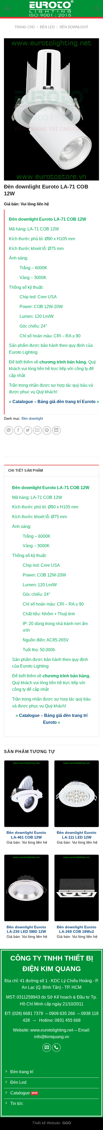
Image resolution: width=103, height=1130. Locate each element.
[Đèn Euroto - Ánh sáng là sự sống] (51, 8)
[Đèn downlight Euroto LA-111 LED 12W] (76, 793)
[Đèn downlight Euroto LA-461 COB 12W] (26, 793)
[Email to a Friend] (37, 430)
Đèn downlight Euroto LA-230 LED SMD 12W (26, 929)
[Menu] (7, 8)
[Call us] (56, 1047)
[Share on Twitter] (28, 430)
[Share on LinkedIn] (56, 430)
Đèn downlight (74, 27)
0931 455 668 (68, 1020)
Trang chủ (25, 27)
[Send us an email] (46, 1047)
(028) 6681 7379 (28, 1013)
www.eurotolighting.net (51, 1030)
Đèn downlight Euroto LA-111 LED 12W (76, 835)
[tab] (51, 470)
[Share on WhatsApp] (8, 430)
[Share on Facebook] (18, 430)
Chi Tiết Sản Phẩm (25, 470)
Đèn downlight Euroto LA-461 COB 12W (26, 835)
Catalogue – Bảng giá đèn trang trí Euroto (54, 401)
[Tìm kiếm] (97, 8)
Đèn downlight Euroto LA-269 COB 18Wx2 (76, 929)
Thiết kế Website (46, 1123)
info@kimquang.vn (51, 1036)
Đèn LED (47, 27)
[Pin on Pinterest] (47, 430)
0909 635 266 (62, 1013)
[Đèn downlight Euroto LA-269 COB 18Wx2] (76, 888)
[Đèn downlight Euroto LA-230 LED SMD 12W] (26, 888)
